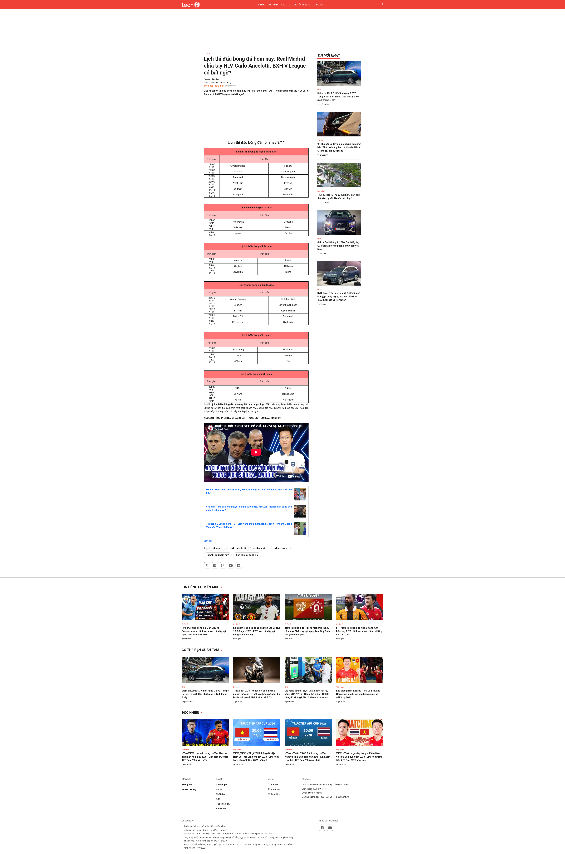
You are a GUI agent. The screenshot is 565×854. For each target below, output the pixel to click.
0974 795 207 (327, 797)
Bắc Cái (215, 79)
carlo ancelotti (238, 548)
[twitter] (207, 565)
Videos (274, 784)
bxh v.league (281, 548)
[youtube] (231, 565)
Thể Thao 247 (223, 803)
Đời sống (321, 191)
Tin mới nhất (328, 55)
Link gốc (208, 540)
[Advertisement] (256, 119)
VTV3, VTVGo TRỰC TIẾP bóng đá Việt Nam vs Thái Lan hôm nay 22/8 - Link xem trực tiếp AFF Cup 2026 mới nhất (256, 757)
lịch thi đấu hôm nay (218, 555)
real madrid (259, 548)
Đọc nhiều (191, 713)
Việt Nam (273, 5)
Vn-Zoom (221, 808)
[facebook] (215, 565)
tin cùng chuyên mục (201, 587)
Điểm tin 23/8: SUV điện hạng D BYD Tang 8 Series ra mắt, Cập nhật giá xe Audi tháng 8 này (338, 96)
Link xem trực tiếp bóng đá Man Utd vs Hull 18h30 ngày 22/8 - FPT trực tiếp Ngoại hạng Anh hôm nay (256, 631)
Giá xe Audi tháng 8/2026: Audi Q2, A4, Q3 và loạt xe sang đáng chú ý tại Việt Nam (338, 246)
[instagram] (223, 565)
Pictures (275, 789)
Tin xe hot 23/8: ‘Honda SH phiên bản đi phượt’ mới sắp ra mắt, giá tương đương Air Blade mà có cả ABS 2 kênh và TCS (256, 694)
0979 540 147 (319, 788)
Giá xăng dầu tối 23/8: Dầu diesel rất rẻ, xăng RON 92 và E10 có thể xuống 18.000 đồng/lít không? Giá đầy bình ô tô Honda (307, 694)
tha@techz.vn (342, 797)
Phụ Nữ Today (189, 789)
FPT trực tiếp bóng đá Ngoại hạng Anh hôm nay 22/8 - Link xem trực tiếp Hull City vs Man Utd (359, 631)
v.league (217, 548)
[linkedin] (239, 565)
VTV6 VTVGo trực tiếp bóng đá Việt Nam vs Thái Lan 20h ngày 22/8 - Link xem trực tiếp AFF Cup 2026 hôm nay (359, 757)
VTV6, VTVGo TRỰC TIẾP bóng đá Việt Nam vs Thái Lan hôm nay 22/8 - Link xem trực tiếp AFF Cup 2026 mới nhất (307, 757)
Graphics (275, 794)
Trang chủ (187, 784)
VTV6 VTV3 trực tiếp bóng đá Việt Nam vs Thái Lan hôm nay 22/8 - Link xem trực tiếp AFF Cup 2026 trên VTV (205, 757)
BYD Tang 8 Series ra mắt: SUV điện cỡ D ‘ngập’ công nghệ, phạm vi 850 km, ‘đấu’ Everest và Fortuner (338, 296)
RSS (218, 799)
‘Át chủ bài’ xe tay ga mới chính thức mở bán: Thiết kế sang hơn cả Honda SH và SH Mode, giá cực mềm (338, 147)
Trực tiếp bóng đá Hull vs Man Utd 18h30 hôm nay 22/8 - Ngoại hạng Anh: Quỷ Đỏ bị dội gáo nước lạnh (307, 631)
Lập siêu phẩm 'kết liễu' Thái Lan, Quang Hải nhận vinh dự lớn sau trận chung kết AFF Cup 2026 (358, 694)
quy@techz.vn (315, 792)
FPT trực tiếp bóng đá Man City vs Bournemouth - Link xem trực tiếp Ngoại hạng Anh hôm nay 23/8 (204, 631)
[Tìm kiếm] (380, 4)
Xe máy (320, 140)
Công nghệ (221, 784)
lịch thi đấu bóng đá (247, 555)
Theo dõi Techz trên (214, 85)
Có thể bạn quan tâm (201, 650)
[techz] (191, 4)
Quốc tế (285, 5)
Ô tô (319, 89)
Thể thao (260, 5)
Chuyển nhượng (301, 5)
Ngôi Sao (220, 794)
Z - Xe (219, 789)
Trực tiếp (318, 5)
